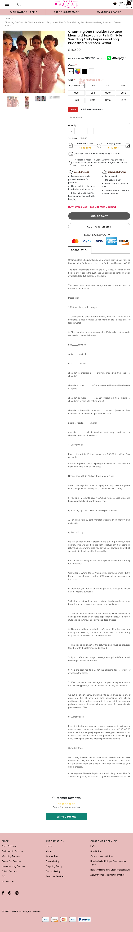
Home (7, 18)
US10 (108, 93)
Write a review (66, 816)
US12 (123, 93)
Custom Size (76, 85)
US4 (123, 85)
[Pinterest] (9, 893)
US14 (76, 100)
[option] (24, 12)
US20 (123, 100)
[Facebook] (3, 893)
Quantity (72, 125)
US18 (108, 100)
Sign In (120, 4)
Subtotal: (73, 138)
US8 (93, 93)
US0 (93, 85)
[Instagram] (17, 893)
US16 (92, 100)
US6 (76, 93)
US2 (108, 85)
